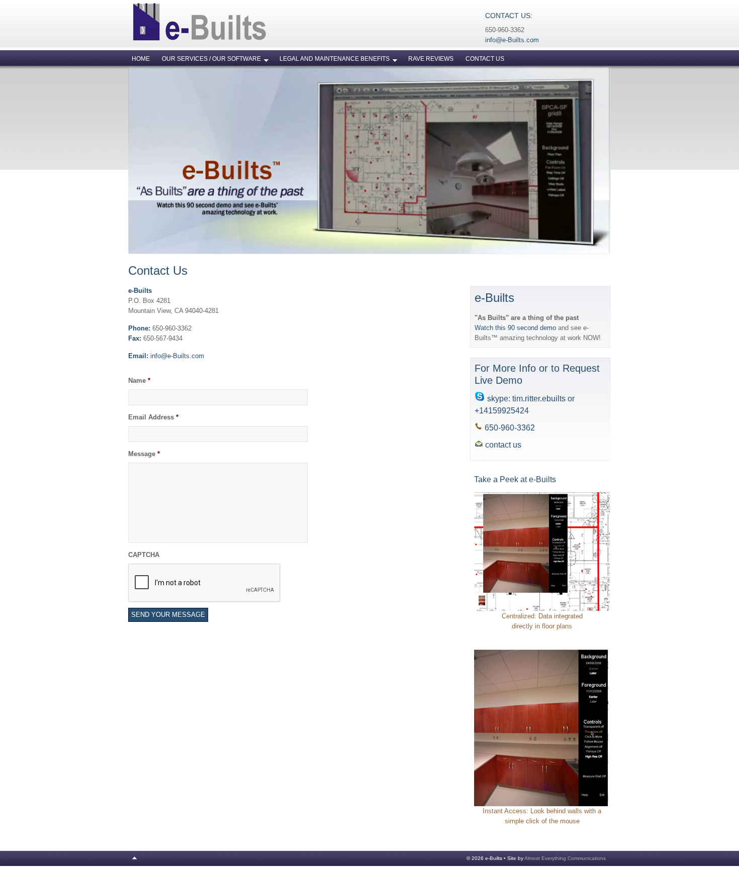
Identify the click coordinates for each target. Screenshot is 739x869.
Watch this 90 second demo (516, 328)
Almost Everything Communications (565, 858)
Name (139, 380)
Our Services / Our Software (208, 60)
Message (144, 454)
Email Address (153, 417)
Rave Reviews (430, 58)
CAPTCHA (143, 555)
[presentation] (204, 583)
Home (141, 58)
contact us (503, 445)
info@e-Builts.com (512, 40)
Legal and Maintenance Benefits (331, 60)
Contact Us (485, 58)
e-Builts (228, 25)
